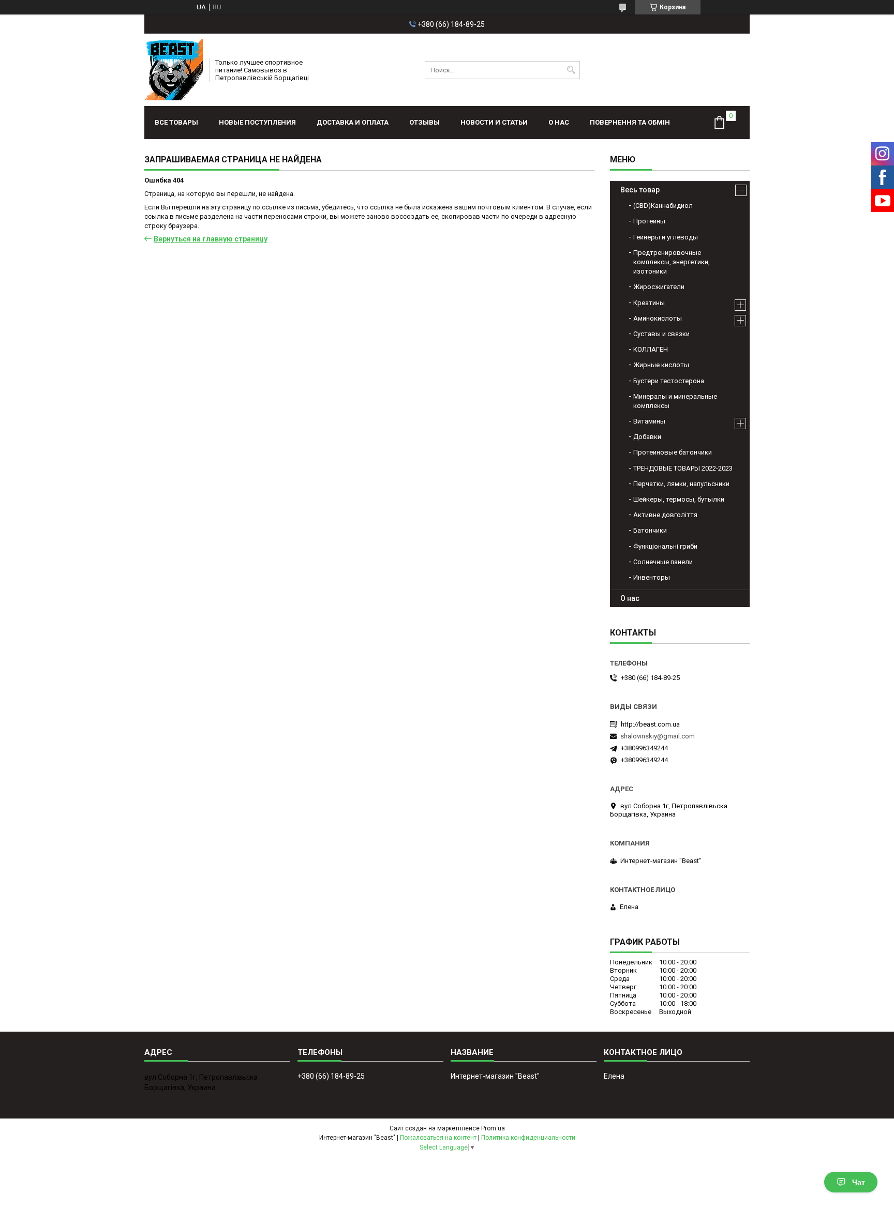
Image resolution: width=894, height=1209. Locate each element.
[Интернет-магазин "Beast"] (173, 70)
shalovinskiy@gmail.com (657, 736)
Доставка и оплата (353, 122)
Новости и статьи (494, 122)
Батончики (650, 530)
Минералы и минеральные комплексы (675, 401)
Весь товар (640, 190)
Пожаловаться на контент (438, 1137)
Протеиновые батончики (672, 452)
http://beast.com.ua (650, 724)
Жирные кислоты (661, 365)
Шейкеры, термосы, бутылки (678, 499)
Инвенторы (651, 577)
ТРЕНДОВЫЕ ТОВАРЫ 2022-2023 (683, 468)
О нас (558, 122)
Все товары (176, 122)
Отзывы (424, 122)
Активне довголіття (665, 515)
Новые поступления (257, 122)
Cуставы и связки (661, 334)
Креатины (649, 303)
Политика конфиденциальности (528, 1137)
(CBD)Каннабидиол (663, 205)
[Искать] (571, 70)
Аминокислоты (657, 318)
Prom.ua (493, 1128)
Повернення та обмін (630, 122)
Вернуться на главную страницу (210, 239)
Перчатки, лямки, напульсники (681, 484)
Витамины (649, 421)
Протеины (649, 221)
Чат (858, 1182)
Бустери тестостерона (668, 381)
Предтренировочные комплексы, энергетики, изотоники (671, 262)
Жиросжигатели (658, 287)
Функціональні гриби (665, 546)
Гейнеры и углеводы (665, 237)
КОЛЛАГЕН (650, 349)
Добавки (647, 437)
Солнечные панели (663, 562)
